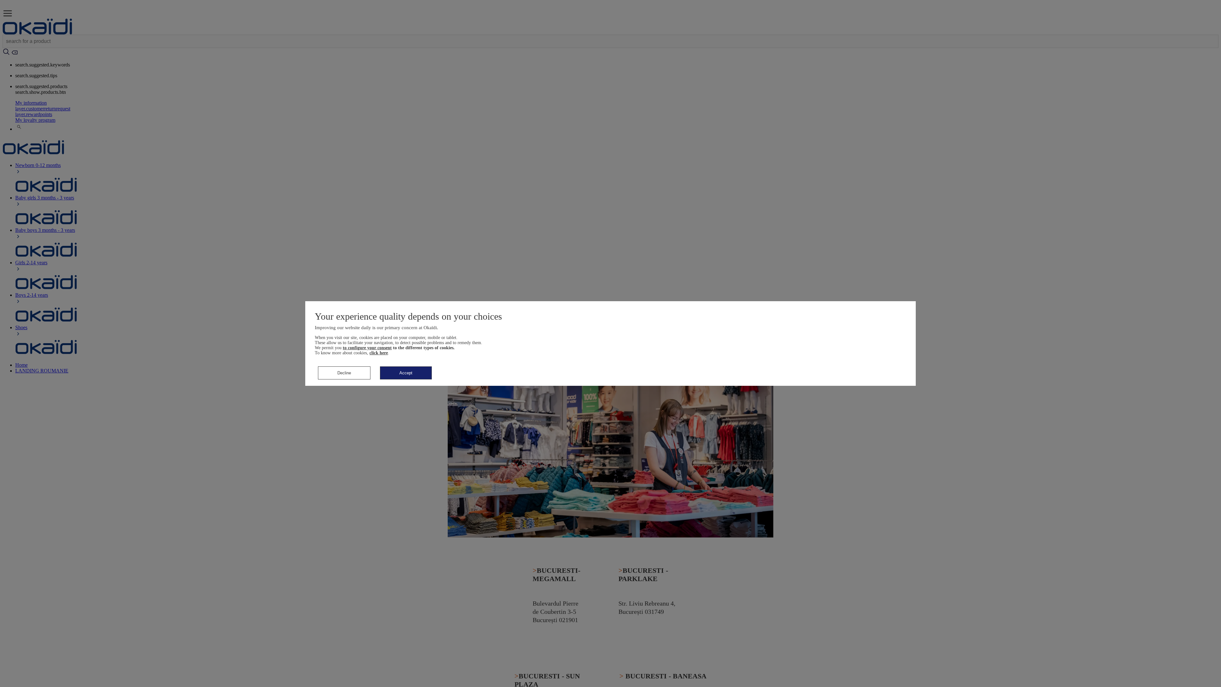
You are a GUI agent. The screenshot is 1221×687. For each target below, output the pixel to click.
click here (378, 352)
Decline (344, 373)
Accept (405, 373)
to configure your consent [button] (367, 347)
